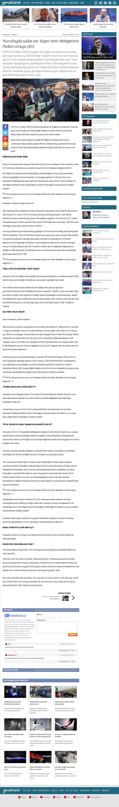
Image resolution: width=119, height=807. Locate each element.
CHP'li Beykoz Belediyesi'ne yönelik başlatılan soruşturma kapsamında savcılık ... (40, 776)
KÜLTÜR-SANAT (62, 2)
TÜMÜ (82, 2)
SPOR (53, 2)
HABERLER (6, 34)
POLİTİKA (26, 2)
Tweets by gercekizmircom (90, 202)
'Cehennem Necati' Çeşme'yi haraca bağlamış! (51, 597)
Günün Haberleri (95, 797)
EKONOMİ (96, 790)
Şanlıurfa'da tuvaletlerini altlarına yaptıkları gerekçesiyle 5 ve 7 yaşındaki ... (65, 776)
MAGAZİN (105, 790)
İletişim (34, 797)
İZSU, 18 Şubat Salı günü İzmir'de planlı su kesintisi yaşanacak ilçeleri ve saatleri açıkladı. (40, 743)
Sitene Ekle (80, 797)
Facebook (46, 797)
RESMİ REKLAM (73, 2)
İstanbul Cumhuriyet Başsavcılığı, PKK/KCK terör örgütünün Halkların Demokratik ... (39, 711)
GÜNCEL (47, 2)
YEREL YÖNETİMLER (37, 2)
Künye (23, 797)
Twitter (58, 797)
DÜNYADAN (85, 790)
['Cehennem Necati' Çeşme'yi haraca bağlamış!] (65, 601)
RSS (68, 797)
